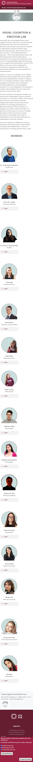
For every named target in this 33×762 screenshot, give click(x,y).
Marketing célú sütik (8, 747)
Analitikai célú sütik (7, 745)
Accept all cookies (25, 759)
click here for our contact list (17, 730)
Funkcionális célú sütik (8, 749)
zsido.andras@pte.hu (17, 699)
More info (29, 742)
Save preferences (7, 753)
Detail (5, 171)
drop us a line (26, 128)
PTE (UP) (3, 736)
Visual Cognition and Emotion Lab (14, 7)
